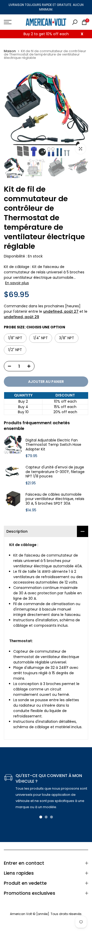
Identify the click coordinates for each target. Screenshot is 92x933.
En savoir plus (17, 283)
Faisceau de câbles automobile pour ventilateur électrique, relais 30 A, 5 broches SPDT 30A (55, 499)
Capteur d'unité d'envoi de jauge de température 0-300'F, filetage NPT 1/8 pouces (55, 472)
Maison (10, 51)
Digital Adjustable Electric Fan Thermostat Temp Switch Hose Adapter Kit (53, 445)
